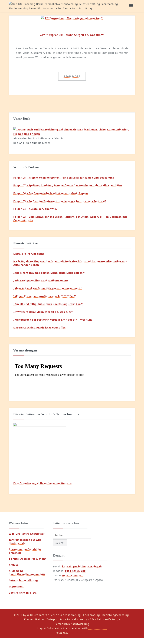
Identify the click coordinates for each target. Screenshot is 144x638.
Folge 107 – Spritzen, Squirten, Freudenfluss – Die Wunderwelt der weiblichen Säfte (67, 185)
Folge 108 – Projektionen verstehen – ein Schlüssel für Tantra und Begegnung (63, 177)
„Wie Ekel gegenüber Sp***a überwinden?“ (41, 280)
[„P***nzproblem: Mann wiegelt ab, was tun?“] (72, 17)
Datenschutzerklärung (23, 580)
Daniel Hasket (98, 628)
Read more (72, 76)
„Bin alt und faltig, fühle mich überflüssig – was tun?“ (48, 304)
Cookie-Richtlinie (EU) (23, 592)
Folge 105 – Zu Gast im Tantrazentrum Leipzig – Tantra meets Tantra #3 (59, 201)
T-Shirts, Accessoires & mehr (27, 558)
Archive (14, 565)
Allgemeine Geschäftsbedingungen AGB (27, 572)
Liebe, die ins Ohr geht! (28, 253)
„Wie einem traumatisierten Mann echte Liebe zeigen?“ (49, 272)
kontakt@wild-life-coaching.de (82, 566)
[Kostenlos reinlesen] (72, 131)
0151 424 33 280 (75, 571)
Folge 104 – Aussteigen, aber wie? (35, 209)
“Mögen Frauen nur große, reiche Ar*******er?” (44, 296)
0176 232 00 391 (72, 575)
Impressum (16, 586)
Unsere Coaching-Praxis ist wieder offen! (39, 327)
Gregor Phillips (78, 632)
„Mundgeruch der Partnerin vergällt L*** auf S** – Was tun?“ (53, 319)
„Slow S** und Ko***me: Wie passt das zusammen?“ (47, 288)
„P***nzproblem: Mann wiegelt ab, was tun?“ (72, 35)
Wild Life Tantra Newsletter (26, 533)
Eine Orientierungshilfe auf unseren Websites (43, 483)
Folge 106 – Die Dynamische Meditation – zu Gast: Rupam (50, 193)
